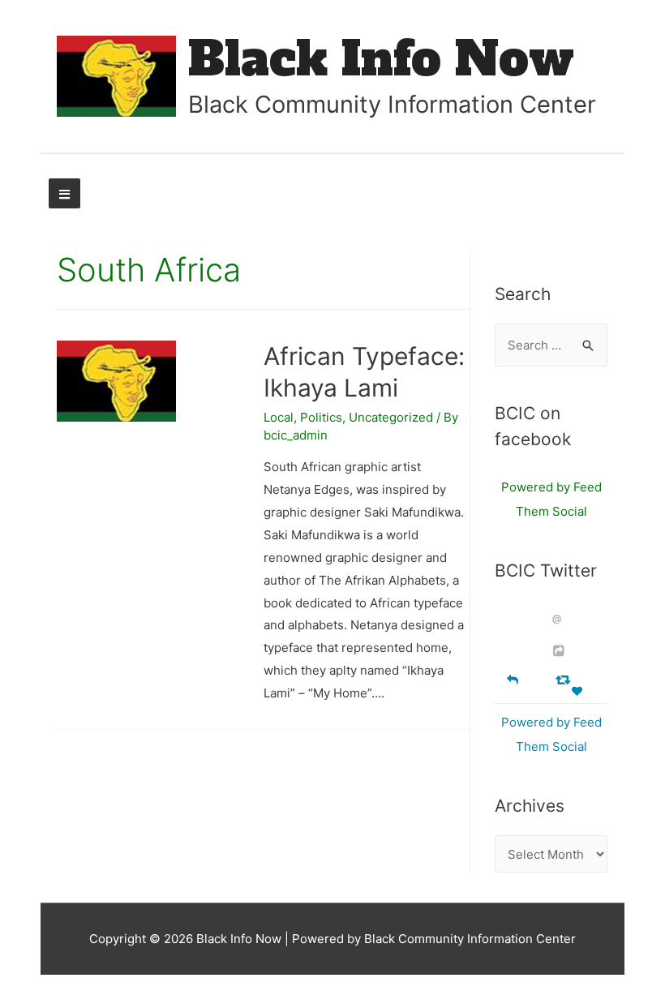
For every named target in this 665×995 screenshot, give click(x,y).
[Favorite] (579, 691)
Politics (321, 417)
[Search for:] (551, 345)
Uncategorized (391, 417)
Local (279, 417)
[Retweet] (565, 679)
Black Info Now (381, 59)
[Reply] (512, 678)
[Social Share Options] (560, 651)
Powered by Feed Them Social (551, 499)
